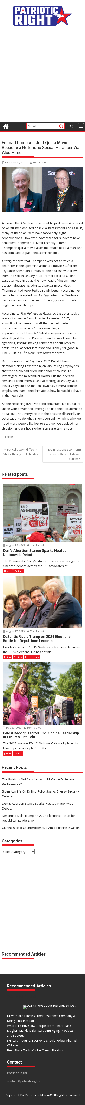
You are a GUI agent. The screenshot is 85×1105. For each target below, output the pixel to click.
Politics (9, 437)
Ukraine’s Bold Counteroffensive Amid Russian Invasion (41, 828)
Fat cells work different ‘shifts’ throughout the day (20, 452)
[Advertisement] (42, 76)
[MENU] (81, 126)
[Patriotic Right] (5, 126)
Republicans (32, 657)
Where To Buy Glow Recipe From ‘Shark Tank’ (39, 1025)
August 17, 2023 (15, 631)
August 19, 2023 (15, 545)
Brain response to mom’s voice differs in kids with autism (65, 454)
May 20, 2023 (13, 727)
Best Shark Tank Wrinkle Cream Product (35, 1050)
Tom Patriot (40, 162)
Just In (7, 657)
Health (7, 571)
